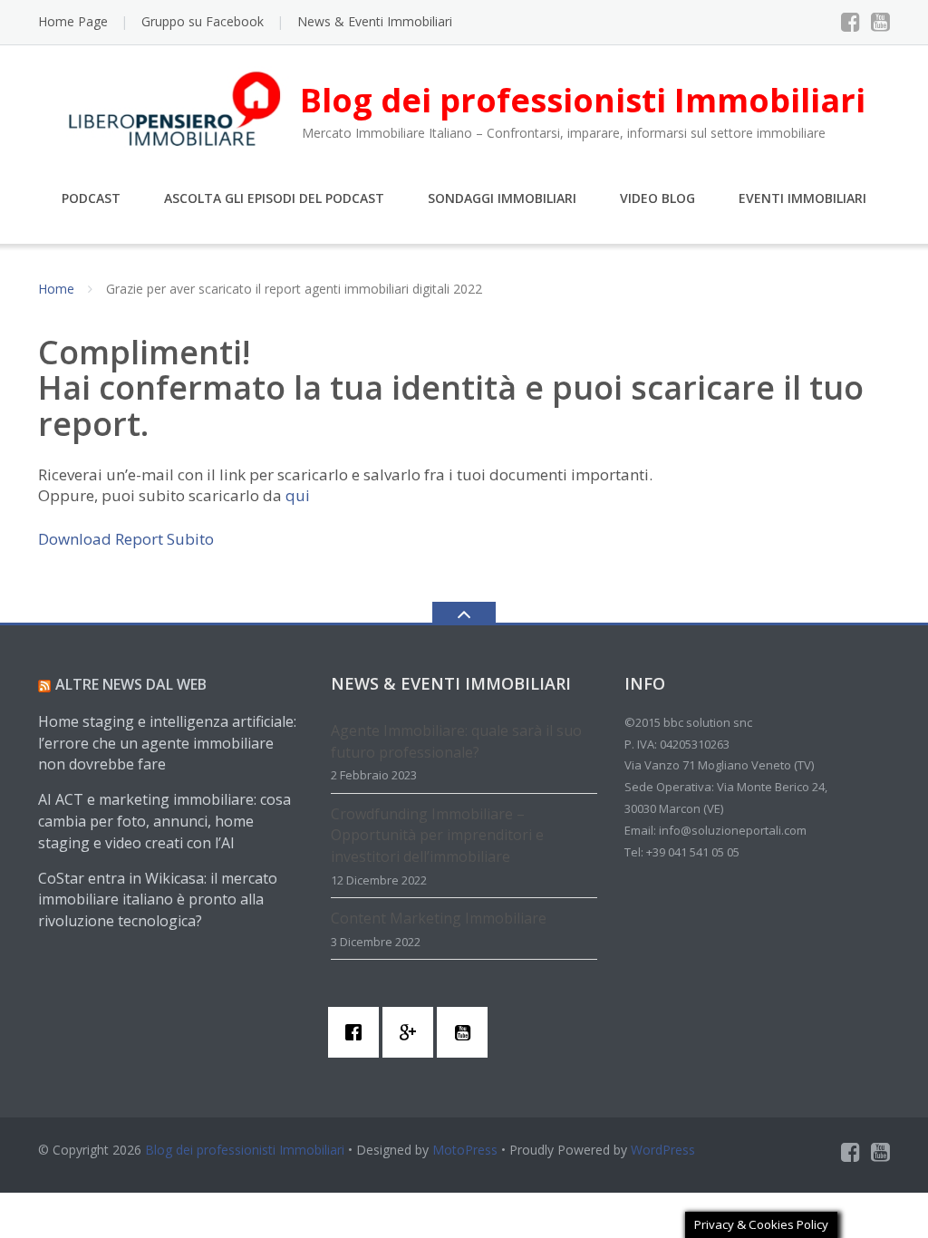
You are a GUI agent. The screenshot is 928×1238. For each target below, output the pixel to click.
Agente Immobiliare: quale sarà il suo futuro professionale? (456, 741)
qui (297, 495)
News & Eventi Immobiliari (374, 21)
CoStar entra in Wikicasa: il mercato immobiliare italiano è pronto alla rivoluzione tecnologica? (157, 900)
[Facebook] (850, 22)
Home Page (73, 21)
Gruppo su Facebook (202, 21)
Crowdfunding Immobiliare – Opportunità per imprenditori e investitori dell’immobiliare (437, 835)
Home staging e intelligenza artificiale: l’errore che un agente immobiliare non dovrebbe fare (167, 743)
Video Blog (657, 198)
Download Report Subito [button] (126, 538)
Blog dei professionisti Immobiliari (244, 1149)
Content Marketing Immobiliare (438, 918)
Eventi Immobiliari (802, 198)
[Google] (412, 1032)
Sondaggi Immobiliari (502, 198)
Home (56, 288)
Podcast (91, 198)
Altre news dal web (131, 684)
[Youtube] (880, 22)
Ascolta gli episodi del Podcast (274, 198)
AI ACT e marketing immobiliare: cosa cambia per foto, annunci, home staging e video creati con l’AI (164, 821)
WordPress (663, 1149)
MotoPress (465, 1149)
